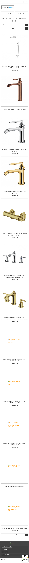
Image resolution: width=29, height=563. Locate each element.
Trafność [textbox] (4, 24)
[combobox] (14, 25)
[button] (14, 547)
